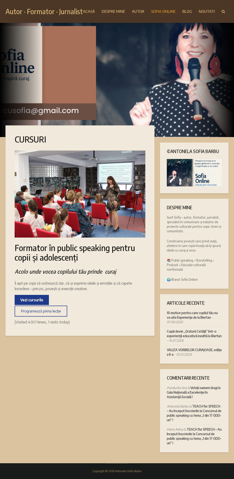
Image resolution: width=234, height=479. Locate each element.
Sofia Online (163, 11)
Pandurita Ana (177, 388)
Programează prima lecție (41, 311)
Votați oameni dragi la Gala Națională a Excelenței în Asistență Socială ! (194, 392)
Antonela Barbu (178, 406)
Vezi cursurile (31, 300)
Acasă (89, 11)
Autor (138, 11)
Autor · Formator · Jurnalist (44, 11)
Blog (187, 11)
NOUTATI (207, 11)
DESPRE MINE (113, 11)
